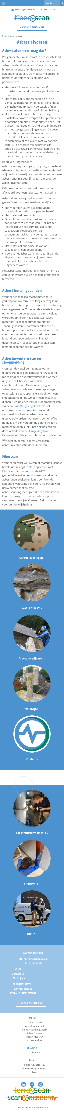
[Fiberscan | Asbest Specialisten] (32, 18)
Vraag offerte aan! (33, 27)
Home (4, 36)
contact (30, 467)
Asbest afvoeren (16, 36)
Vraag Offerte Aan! (32, 1003)
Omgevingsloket (30, 406)
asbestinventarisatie (14, 389)
